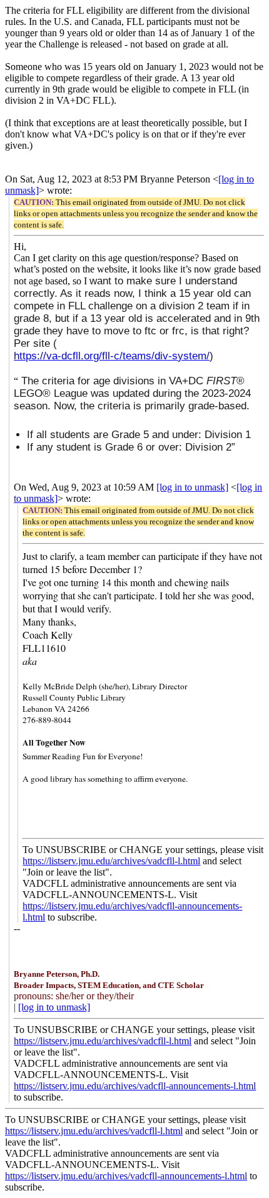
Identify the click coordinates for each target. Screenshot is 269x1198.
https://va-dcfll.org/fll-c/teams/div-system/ (112, 356)
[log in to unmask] (192, 487)
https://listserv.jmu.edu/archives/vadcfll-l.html (111, 861)
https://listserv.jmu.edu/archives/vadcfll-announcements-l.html (135, 1086)
